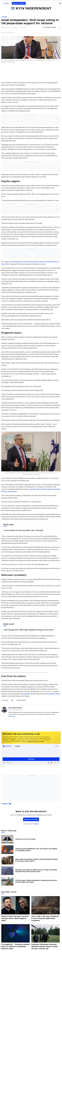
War (12, 700)
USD (56, 746)
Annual (17, 746)
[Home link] (31, 8)
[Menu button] (60, 3)
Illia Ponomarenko (9, 32)
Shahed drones (21, 700)
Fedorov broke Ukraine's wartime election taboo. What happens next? (15, 918)
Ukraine (4, 16)
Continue (31, 759)
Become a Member (19, 3)
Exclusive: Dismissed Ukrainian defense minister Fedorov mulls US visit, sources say (44, 946)
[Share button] (59, 27)
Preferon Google (50, 27)
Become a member (31, 819)
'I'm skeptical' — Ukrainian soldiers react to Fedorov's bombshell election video (15, 946)
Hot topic (5, 700)
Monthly (8, 746)
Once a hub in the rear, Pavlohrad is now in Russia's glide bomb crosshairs (45, 918)
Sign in (37, 824)
